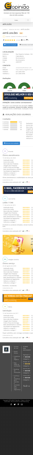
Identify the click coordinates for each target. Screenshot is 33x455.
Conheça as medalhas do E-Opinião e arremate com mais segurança (16, 382)
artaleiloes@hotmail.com (24, 68)
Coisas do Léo (27, 375)
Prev (24, 386)
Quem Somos (16, 352)
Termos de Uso (16, 347)
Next (26, 386)
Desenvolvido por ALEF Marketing (20, 401)
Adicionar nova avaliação (12, 143)
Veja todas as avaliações (16, 364)
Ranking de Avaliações (16, 371)
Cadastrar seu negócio (16, 358)
